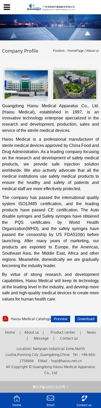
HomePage (76, 50)
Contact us (69, 338)
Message (41, 338)
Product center (63, 332)
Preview (60, 318)
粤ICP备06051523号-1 (50, 386)
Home (10, 332)
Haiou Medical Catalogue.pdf (35, 318)
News (91, 332)
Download (85, 318)
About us (31, 332)
